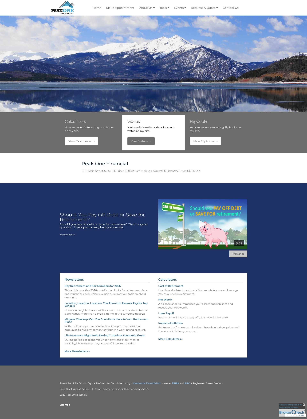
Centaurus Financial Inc (147, 383)
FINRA (175, 383)
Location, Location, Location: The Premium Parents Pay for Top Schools (106, 304)
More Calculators (170, 339)
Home (96, 8)
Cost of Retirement (170, 286)
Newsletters (74, 279)
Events (179, 8)
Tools (163, 8)
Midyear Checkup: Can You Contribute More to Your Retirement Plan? (107, 320)
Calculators (167, 279)
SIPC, (188, 383)
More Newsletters (77, 351)
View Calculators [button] (80, 141)
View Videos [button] (139, 141)
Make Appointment (120, 8)
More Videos (67, 235)
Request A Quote (203, 8)
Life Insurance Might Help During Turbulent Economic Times (105, 335)
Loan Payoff (166, 313)
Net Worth (165, 299)
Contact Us (231, 8)
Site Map (65, 404)
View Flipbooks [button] (204, 141)
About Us (145, 8)
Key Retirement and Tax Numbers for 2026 (93, 286)
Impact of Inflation (170, 323)
